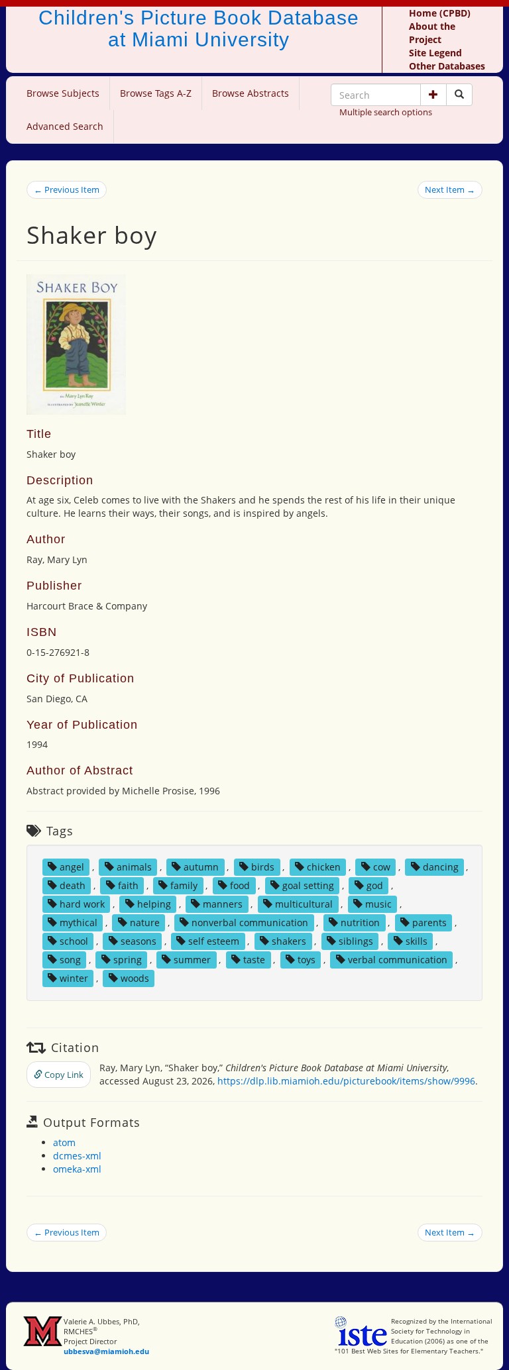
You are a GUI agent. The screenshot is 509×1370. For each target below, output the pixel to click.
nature (145, 922)
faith (128, 885)
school (74, 941)
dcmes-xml (77, 1155)
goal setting (308, 885)
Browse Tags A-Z (156, 93)
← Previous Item (66, 189)
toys (306, 959)
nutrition (360, 922)
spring (127, 959)
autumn (201, 867)
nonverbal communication (250, 922)
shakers (289, 941)
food (240, 885)
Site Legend (435, 52)
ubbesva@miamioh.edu (106, 1351)
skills (416, 941)
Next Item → (450, 189)
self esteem (213, 941)
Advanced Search (65, 126)
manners (223, 904)
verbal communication (397, 959)
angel (72, 867)
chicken (324, 867)
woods (135, 978)
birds (262, 867)
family (184, 885)
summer (192, 959)
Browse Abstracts (250, 93)
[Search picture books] (459, 94)
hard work (82, 904)
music (378, 904)
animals (134, 867)
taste (254, 959)
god (375, 885)
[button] (433, 94)
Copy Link (63, 1074)
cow (381, 867)
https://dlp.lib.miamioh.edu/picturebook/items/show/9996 (346, 1081)
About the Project (432, 33)
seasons (138, 941)
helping (154, 904)
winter (74, 978)
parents (429, 922)
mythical (78, 922)
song (70, 959)
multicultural (304, 904)
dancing (441, 867)
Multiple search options (385, 112)
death (72, 885)
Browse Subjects (63, 93)
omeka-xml (77, 1169)
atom (64, 1142)
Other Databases (447, 66)
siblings (356, 941)
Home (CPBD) (440, 13)
